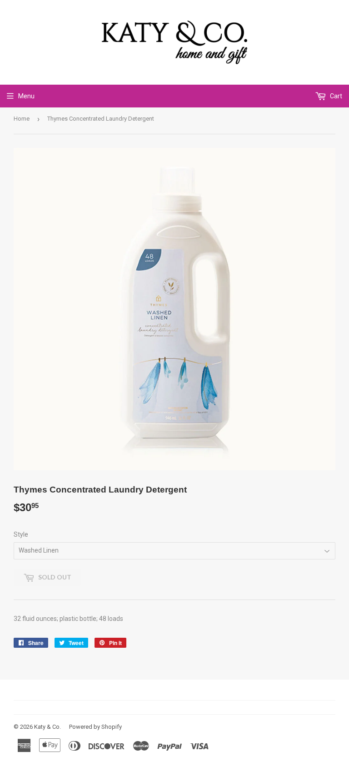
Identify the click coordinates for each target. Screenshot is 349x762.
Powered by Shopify (95, 726)
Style (21, 534)
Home (22, 118)
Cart (335, 96)
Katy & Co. (47, 726)
